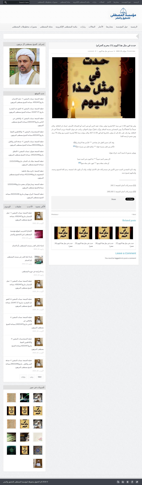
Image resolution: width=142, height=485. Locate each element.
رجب (31, 377)
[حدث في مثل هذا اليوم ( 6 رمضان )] (24, 411)
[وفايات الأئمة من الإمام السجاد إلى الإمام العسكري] (11, 424)
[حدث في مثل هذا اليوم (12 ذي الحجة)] (24, 424)
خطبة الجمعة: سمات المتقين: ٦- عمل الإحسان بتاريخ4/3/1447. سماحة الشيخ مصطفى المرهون (19, 216)
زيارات (94, 2)
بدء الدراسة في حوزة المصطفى (33, 272)
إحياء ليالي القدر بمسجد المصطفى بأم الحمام (28, 246)
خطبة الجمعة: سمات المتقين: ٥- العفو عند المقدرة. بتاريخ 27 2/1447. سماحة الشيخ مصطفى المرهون (19, 302)
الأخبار (109, 2)
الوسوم (8, 207)
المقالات (101, 2)
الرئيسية (136, 2)
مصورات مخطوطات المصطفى (47, 2)
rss (118, 482)
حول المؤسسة (126, 2)
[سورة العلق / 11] (11, 437)
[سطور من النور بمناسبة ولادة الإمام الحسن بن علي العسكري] (38, 450)
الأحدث (30, 207)
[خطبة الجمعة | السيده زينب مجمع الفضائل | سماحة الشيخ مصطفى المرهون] (38, 463)
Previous (55, 214)
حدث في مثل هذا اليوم (106, 51)
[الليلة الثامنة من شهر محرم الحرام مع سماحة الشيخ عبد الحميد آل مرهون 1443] (38, 424)
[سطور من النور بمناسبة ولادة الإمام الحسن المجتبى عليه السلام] (38, 437)
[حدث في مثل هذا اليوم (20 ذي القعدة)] (38, 411)
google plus (127, 482)
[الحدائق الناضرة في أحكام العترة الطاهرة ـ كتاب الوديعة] (11, 398)
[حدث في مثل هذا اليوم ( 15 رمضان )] (24, 450)
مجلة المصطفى (65, 2)
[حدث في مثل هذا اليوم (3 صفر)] (11, 411)
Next (133, 214)
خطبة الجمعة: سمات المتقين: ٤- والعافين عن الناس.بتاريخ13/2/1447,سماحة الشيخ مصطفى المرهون (28, 122)
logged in (118, 258)
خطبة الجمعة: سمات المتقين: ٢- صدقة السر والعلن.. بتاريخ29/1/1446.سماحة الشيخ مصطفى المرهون (19, 363)
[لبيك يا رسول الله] (24, 398)
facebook (132, 482)
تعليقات (18, 207)
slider (40, 377)
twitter (137, 482)
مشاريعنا (116, 2)
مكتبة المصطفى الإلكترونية (81, 2)
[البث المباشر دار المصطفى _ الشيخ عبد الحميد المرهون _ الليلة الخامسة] (24, 437)
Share (113, 199)
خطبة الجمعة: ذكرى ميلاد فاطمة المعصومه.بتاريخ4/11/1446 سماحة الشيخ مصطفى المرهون (26, 174)
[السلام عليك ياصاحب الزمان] (11, 450)
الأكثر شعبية (40, 207)
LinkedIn (123, 482)
